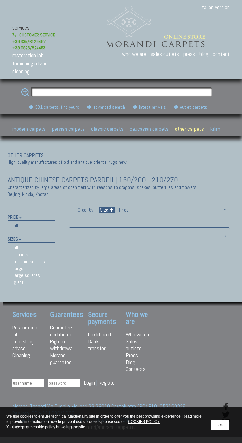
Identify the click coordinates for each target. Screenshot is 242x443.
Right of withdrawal (62, 345)
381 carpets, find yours (57, 107)
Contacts (136, 369)
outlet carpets (193, 107)
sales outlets (165, 54)
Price (123, 210)
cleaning (21, 71)
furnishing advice (30, 63)
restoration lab (27, 55)
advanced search (109, 107)
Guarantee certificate (61, 331)
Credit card (99, 334)
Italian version (215, 7)
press (189, 54)
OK (220, 425)
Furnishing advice (23, 345)
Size (104, 210)
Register (107, 382)
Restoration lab (24, 331)
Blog (130, 362)
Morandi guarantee (61, 359)
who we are (134, 54)
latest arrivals (152, 107)
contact (221, 54)
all (16, 225)
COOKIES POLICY (144, 421)
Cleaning (21, 355)
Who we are (138, 334)
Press (132, 355)
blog (203, 54)
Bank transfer (97, 345)
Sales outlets (133, 345)
